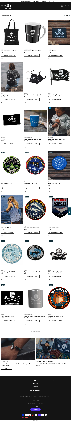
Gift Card (3, 139)
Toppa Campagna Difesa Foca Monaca (33, 272)
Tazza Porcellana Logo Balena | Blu (32, 139)
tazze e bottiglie (28, 49)
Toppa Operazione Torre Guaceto (56, 316)
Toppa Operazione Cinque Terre (31, 227)
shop (6, 368)
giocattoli (50, 137)
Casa (32, 11)
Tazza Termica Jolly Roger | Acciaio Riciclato (34, 316)
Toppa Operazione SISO (53, 227)
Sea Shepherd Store (8, 6)
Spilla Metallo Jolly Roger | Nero (55, 272)
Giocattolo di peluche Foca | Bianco (56, 139)
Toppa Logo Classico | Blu (54, 183)
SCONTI (42, 368)
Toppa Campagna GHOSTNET (8, 272)
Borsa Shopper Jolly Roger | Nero (8, 50)
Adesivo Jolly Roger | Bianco (7, 316)
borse (2, 49)
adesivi (2, 314)
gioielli (26, 93)
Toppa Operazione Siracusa (30, 183)
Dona (69, 210)
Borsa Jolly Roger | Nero (6, 95)
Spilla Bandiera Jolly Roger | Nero (56, 95)
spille (49, 93)
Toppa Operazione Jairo (6, 183)
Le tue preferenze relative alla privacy (35, 403)
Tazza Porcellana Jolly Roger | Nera (32, 50)
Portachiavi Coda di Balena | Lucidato (33, 95)
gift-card (3, 137)
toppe (49, 49)
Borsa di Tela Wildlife (6, 227)
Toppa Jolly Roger (52, 50)
